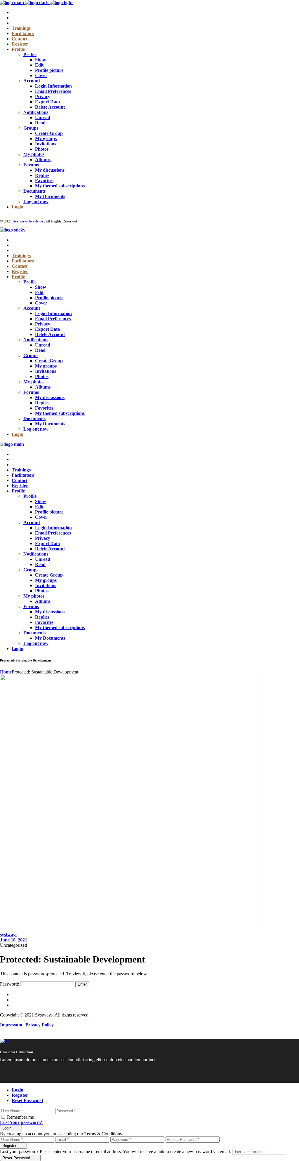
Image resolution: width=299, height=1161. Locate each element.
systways (8, 934)
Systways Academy (28, 221)
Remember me (20, 1117)
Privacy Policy (39, 1024)
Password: (10, 983)
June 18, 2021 (13, 939)
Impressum (11, 1024)
